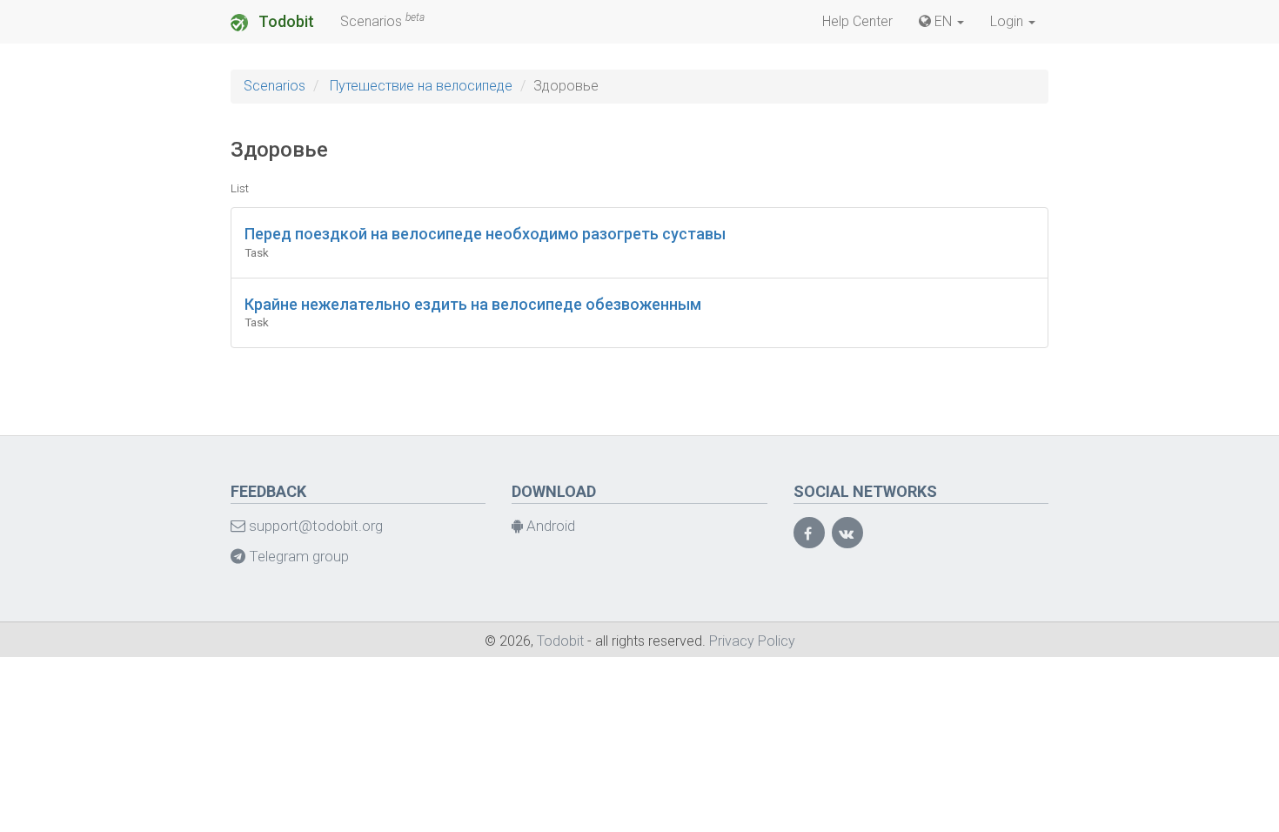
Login (1008, 21)
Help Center (857, 21)
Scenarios (382, 20)
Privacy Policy (752, 641)
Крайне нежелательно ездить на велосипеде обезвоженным (472, 304)
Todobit (284, 21)
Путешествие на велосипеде (421, 85)
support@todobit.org (314, 525)
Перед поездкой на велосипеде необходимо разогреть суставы (485, 234)
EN (943, 21)
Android (549, 525)
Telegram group (297, 556)
